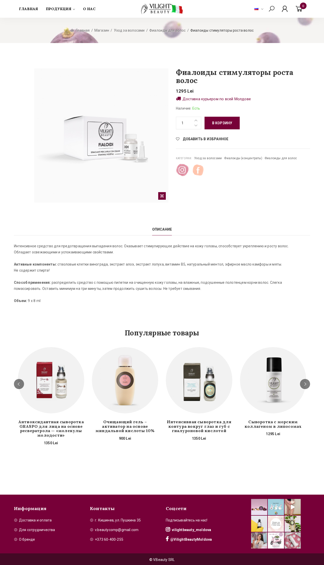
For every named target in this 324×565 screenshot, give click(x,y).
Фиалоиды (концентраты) (243, 158)
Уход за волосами (129, 30)
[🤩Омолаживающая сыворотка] (293, 540)
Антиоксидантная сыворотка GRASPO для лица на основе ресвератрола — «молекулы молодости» (51, 428)
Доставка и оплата (35, 520)
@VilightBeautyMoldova (191, 539)
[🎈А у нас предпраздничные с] (276, 507)
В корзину (222, 123)
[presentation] (19, 384)
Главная (28, 9)
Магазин (101, 30)
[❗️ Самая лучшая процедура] (276, 524)
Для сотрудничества (37, 530)
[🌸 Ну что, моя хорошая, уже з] (276, 540)
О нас (89, 9)
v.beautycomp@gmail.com (116, 530)
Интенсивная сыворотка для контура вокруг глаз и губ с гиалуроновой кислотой (199, 426)
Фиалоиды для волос (167, 30)
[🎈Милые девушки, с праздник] (259, 540)
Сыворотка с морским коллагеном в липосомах (273, 424)
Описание (162, 229)
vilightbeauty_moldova (191, 530)
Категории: (184, 158)
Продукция (59, 9)
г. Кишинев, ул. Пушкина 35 (118, 520)
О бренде (27, 539)
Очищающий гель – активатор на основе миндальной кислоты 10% (124, 426)
